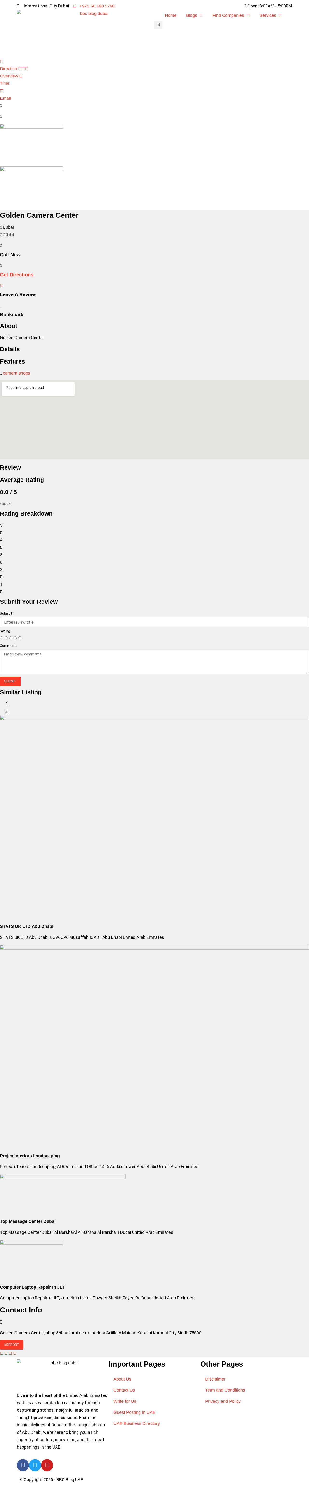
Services (268, 15)
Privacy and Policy (223, 1401)
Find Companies (228, 15)
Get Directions (16, 274)
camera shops (16, 373)
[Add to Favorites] (0, 305)
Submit (10, 681)
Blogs (191, 15)
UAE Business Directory (136, 1423)
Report (12, 1345)
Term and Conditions (225, 1390)
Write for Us (124, 1401)
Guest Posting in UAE (134, 1412)
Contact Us (124, 1390)
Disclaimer (215, 1379)
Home (170, 15)
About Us (122, 1379)
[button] (158, 25)
